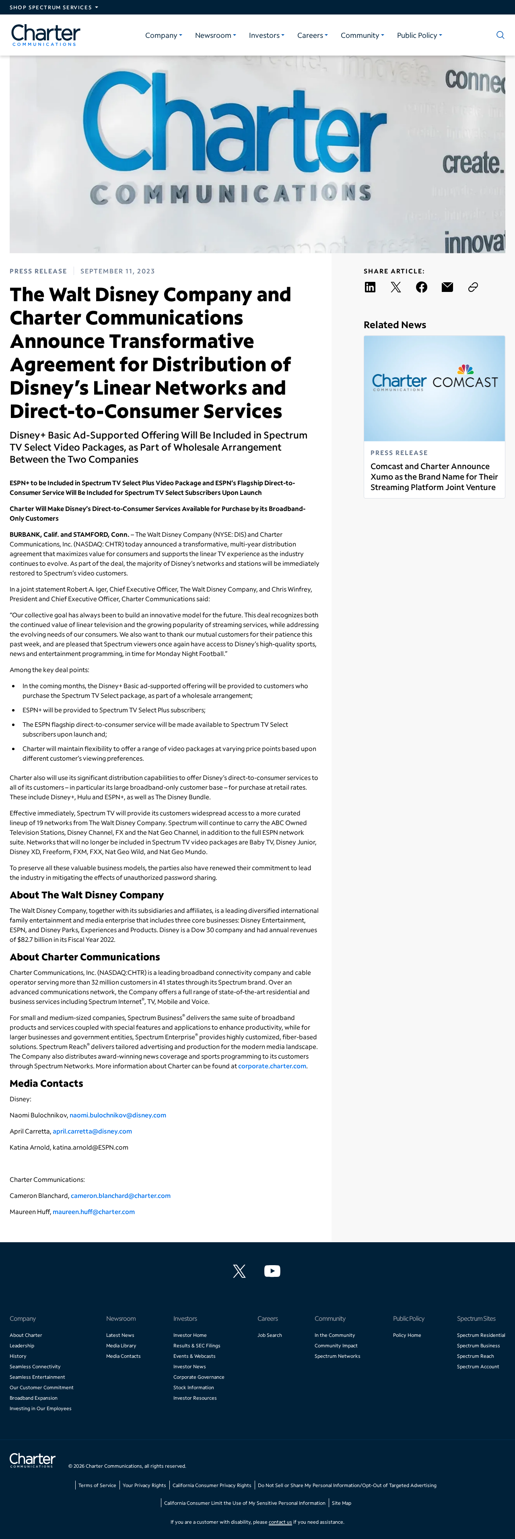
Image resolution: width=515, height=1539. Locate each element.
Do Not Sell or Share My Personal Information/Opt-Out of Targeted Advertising (347, 1485)
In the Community (335, 1335)
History (18, 1356)
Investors (264, 35)
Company (161, 35)
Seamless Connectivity (35, 1366)
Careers (310, 35)
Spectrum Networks (337, 1356)
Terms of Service (97, 1485)
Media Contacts (123, 1356)
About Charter (26, 1335)
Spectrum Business (478, 1345)
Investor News (189, 1366)
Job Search (270, 1335)
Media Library (121, 1345)
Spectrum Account (478, 1366)
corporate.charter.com (272, 1065)
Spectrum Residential (481, 1335)
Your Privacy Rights (144, 1485)
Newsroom (213, 35)
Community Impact (336, 1345)
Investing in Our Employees (41, 1408)
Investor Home (190, 1335)
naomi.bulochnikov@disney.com (118, 1115)
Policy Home (407, 1335)
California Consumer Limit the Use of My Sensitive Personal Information (244, 1503)
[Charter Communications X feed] (241, 1271)
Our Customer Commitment (42, 1387)
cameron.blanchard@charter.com (121, 1195)
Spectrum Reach (475, 1356)
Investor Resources (195, 1398)
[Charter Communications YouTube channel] (274, 1271)
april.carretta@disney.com (92, 1131)
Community (360, 35)
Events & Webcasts (194, 1356)
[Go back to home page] (33, 1461)
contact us (280, 1522)
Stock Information (193, 1387)
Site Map (341, 1503)
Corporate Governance (199, 1377)
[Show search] (498, 35)
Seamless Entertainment (37, 1377)
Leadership (22, 1345)
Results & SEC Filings (196, 1345)
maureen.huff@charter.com (94, 1211)
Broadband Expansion (34, 1398)
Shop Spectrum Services (51, 7)
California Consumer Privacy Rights (212, 1485)
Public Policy (417, 35)
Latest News (120, 1335)
